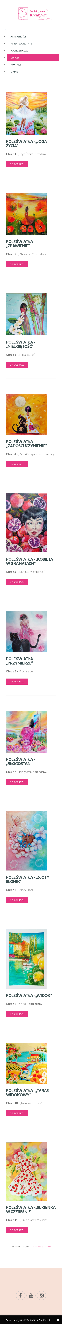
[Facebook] (20, 1295)
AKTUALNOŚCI (18, 36)
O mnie (14, 71)
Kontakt (16, 64)
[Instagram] (41, 1295)
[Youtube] (31, 1295)
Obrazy (15, 57)
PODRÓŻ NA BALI (19, 50)
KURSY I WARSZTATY (21, 43)
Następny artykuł (42, 1246)
